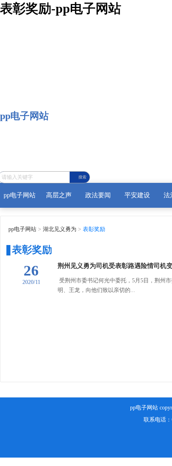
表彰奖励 (93, 229)
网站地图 (13, 461)
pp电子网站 (24, 116)
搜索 (82, 177)
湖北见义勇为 (58, 229)
